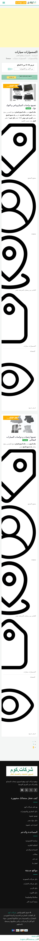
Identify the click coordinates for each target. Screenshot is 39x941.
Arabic (34, 936)
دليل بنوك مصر (32, 820)
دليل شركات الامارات (30, 884)
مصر (16, 290)
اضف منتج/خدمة (21, 2)
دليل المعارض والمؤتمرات (28, 811)
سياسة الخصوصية (31, 841)
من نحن (34, 859)
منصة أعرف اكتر (32, 902)
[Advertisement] (19, 27)
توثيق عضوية (33, 816)
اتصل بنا (34, 863)
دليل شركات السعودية (30, 879)
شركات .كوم (12, 912)
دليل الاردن (33, 888)
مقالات (35, 854)
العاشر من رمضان (30, 290)
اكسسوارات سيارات (30, 346)
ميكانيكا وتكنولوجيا (31, 897)
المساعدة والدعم (31, 850)
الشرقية (21, 290)
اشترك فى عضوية (31, 825)
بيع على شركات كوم (30, 807)
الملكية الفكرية (32, 845)
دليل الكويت (33, 893)
